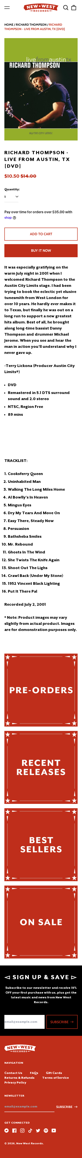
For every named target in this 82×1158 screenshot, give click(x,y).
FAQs (34, 1073)
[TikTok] (30, 1130)
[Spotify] (46, 1130)
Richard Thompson (31, 25)
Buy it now (41, 251)
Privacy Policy (15, 1082)
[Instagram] (22, 1130)
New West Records (29, 1143)
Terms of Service (55, 1077)
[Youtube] (54, 1130)
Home (8, 25)
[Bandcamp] (6, 1130)
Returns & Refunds (19, 1077)
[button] (66, 8)
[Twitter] (38, 1130)
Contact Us (13, 1073)
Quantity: (12, 189)
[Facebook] (14, 1130)
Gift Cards (54, 1073)
